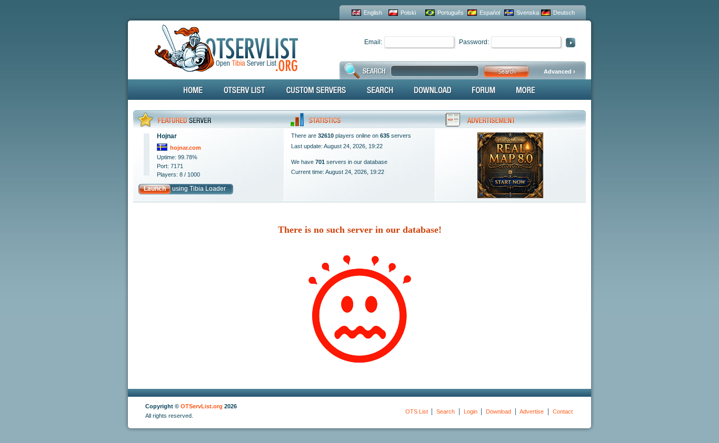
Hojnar (167, 136)
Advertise (532, 411)
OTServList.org (202, 406)
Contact (563, 411)
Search (445, 411)
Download (498, 411)
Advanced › (559, 71)
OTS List (416, 411)
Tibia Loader (207, 188)
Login (470, 411)
